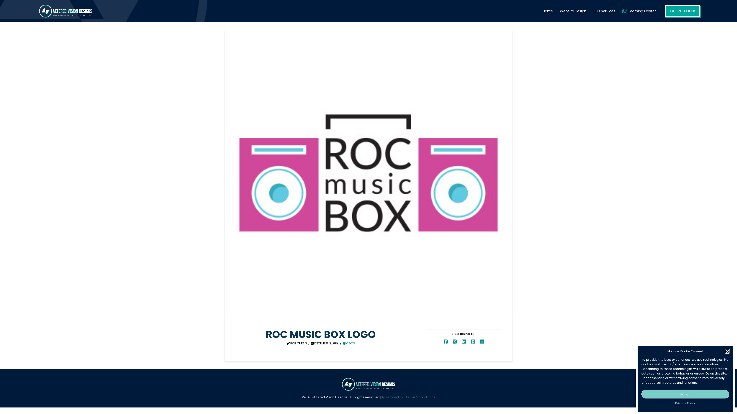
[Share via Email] (482, 341)
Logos (350, 343)
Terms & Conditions (420, 397)
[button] (727, 351)
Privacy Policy (685, 403)
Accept (685, 394)
